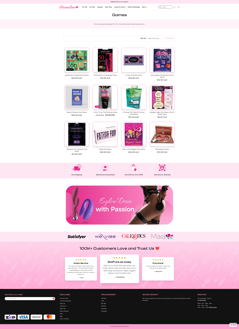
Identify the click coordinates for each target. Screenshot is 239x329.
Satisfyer (103, 298)
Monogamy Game (162, 149)
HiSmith (103, 306)
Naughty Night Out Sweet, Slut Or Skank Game (162, 113)
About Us (62, 303)
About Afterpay (64, 311)
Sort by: (143, 38)
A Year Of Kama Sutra (134, 75)
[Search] (160, 7)
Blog (61, 316)
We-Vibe (103, 303)
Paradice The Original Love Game (77, 150)
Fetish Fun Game (105, 149)
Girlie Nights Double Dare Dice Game (162, 76)
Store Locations (64, 318)
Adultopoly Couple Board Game (77, 75)
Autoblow (104, 308)
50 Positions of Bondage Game (105, 75)
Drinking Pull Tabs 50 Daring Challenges (133, 113)
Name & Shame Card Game (77, 112)
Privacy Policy (64, 298)
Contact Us (63, 306)
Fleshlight (104, 311)
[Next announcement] (179, 2)
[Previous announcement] (59, 2)
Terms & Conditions (65, 301)
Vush (102, 301)
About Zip (62, 308)
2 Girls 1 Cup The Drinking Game (105, 112)
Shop (61, 313)
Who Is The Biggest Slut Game (134, 149)
